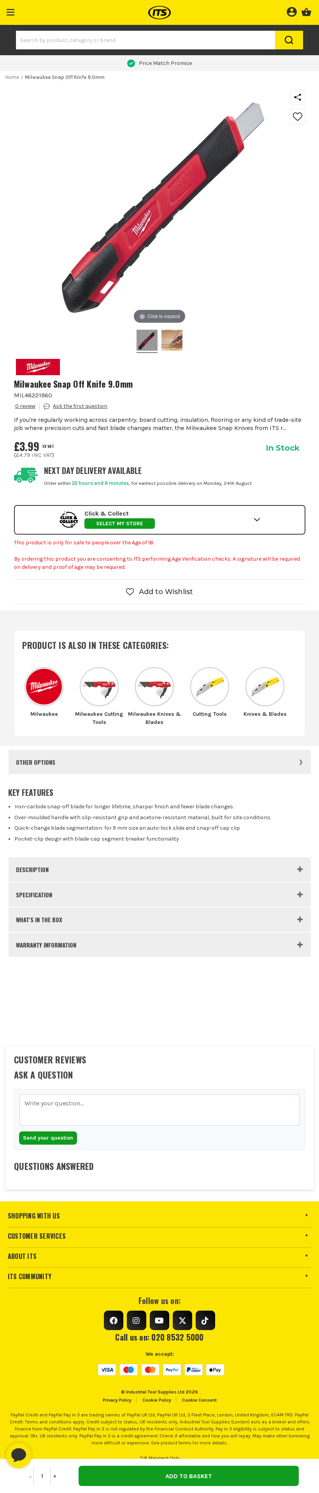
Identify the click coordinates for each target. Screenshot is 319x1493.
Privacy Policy (117, 1400)
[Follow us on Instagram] (136, 1320)
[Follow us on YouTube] (159, 1320)
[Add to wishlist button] (297, 116)
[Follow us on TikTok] (205, 1320)
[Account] (291, 11)
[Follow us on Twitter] (182, 1320)
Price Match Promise (165, 63)
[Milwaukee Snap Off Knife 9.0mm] (147, 341)
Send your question (48, 1138)
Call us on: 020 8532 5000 (159, 1337)
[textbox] (159, 1110)
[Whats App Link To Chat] (43, 1451)
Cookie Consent (199, 1400)
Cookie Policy (156, 1400)
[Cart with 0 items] (306, 11)
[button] (10, 10)
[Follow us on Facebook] (113, 1320)
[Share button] (297, 97)
